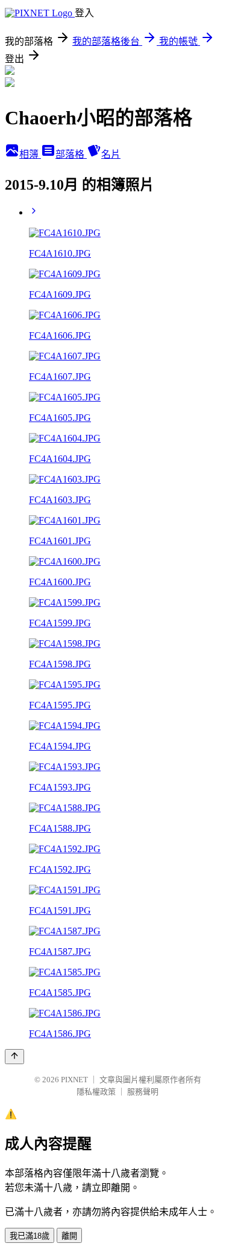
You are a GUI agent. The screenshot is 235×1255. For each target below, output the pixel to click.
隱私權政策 (96, 1091)
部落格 (71, 154)
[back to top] (14, 1056)
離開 (69, 1236)
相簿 (30, 154)
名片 (111, 154)
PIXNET (74, 1079)
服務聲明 (142, 1091)
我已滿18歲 (29, 1236)
